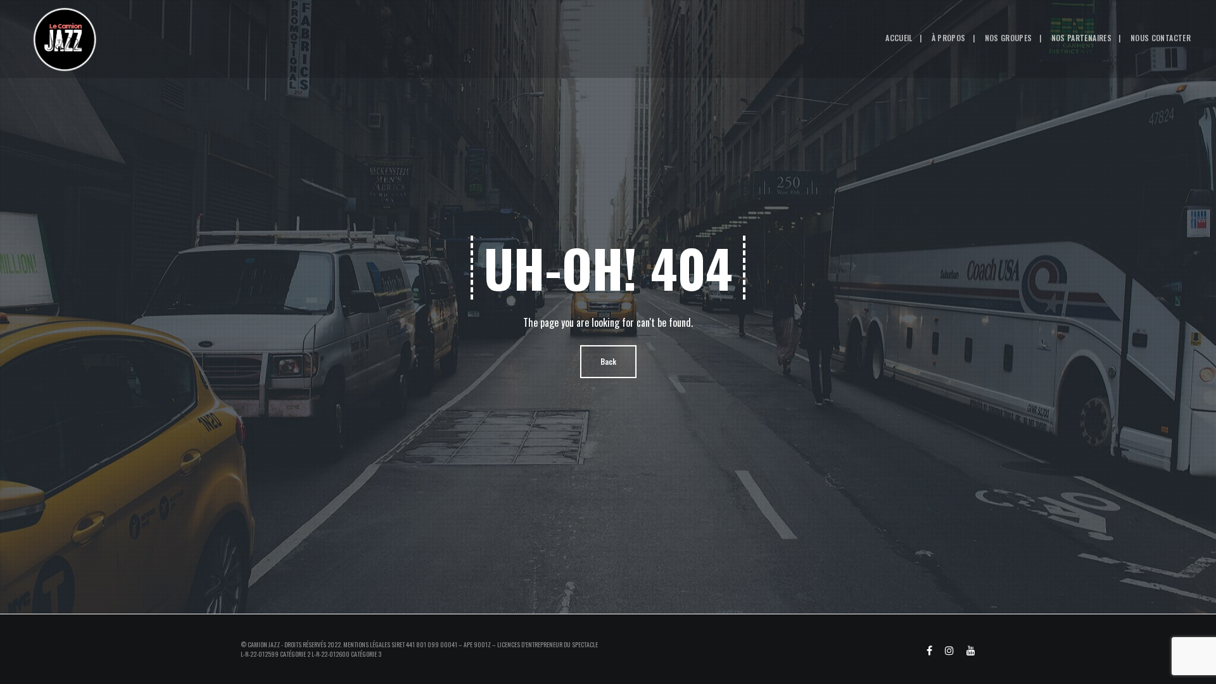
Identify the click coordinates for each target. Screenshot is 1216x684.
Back (608, 361)
